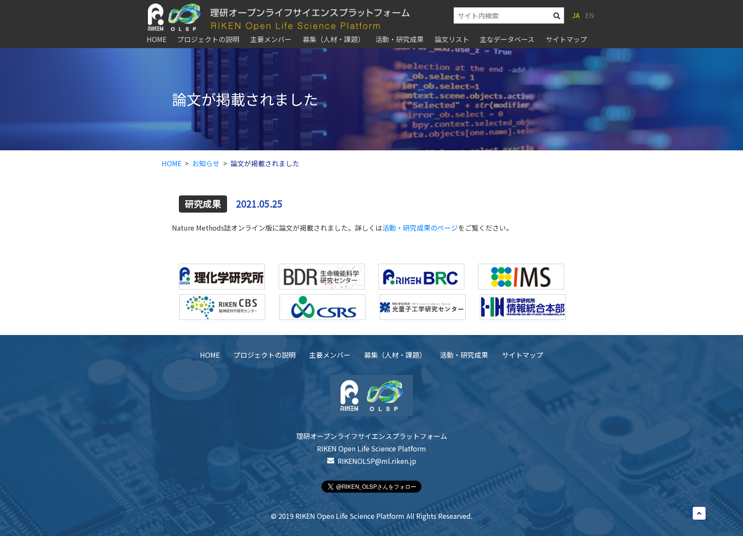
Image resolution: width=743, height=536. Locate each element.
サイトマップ (566, 39)
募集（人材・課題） (334, 39)
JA (576, 15)
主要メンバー (271, 39)
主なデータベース (507, 39)
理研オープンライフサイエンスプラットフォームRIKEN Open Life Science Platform (371, 442)
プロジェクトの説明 (208, 39)
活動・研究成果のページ (420, 227)
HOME (156, 39)
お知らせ (206, 163)
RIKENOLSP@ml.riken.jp (377, 461)
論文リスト (452, 39)
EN (589, 15)
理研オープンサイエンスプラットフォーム (296, 17)
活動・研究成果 (399, 39)
